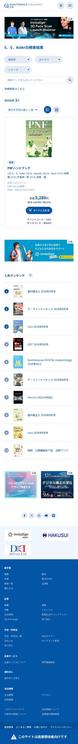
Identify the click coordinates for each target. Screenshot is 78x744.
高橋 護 (41, 177)
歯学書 (7, 567)
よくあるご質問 (23, 727)
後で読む (46, 619)
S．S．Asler (18, 173)
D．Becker (36, 173)
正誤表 (45, 583)
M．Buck (52, 173)
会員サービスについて (15, 662)
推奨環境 (8, 727)
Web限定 (8, 614)
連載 (44, 604)
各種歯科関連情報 (50, 713)
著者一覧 (8, 583)
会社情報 (8, 688)
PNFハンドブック (18, 168)
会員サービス (10, 655)
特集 (6, 609)
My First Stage (11, 619)
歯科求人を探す (12, 678)
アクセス (46, 694)
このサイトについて (14, 709)
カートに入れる (41, 210)
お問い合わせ (40, 727)
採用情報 (8, 699)
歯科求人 (8, 671)
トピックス (47, 609)
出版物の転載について (15, 713)
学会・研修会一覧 (13, 635)
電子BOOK (47, 578)
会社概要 (8, 694)
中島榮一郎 (23, 177)
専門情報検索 (48, 662)
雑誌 (44, 573)
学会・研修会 (10, 629)
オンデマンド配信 (50, 640)
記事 (6, 598)
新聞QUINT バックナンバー (55, 614)
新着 (6, 604)
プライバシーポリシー (61, 727)
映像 (6, 578)
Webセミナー (48, 635)
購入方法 (8, 588)
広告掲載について (50, 709)
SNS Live (8, 640)
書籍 (11, 162)
